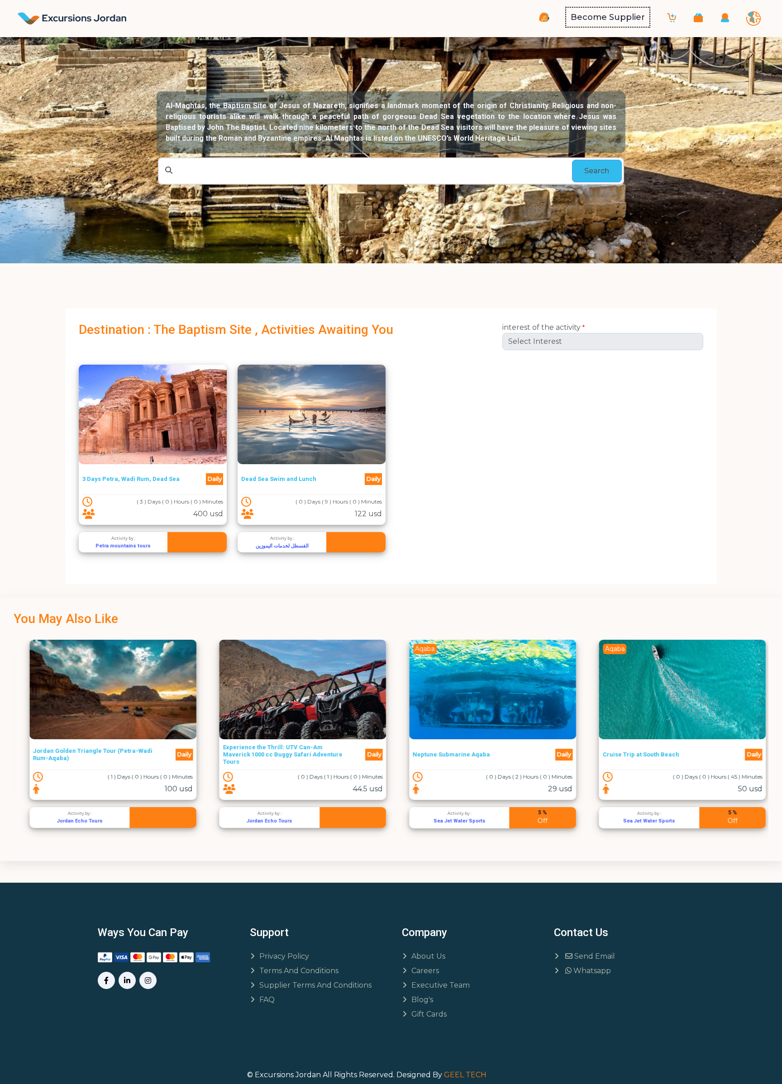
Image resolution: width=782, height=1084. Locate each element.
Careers (425, 970)
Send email (593, 956)
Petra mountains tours (123, 546)
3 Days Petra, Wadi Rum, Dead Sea (131, 478)
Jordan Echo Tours (73, 821)
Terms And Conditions (299, 970)
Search (596, 170)
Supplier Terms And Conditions (315, 985)
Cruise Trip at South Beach (634, 754)
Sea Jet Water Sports (453, 821)
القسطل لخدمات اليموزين (282, 546)
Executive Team (440, 985)
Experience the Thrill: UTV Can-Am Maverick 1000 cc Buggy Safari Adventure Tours (276, 754)
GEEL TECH (465, 1074)
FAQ (267, 999)
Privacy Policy (284, 956)
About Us (428, 956)
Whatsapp (591, 970)
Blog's (422, 999)
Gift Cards (429, 1014)
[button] (698, 17)
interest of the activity (543, 327)
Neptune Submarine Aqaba (445, 754)
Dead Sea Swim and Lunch (278, 478)
